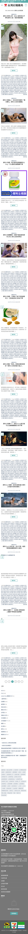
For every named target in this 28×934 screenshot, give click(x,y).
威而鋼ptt (3, 774)
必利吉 (24, 786)
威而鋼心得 (17, 781)
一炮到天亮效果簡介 (6, 745)
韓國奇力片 (4, 734)
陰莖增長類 (4, 889)
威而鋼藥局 (15, 783)
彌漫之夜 (3, 709)
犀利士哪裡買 (23, 81)
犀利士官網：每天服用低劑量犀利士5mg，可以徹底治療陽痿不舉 (14, 163)
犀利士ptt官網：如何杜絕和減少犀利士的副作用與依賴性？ (14, 485)
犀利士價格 (19, 79)
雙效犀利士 (11, 94)
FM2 (2, 693)
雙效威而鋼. (4, 795)
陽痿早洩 (6, 94)
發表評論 (25, 94)
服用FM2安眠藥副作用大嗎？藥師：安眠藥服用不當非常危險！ (13, 756)
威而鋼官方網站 (5, 781)
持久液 (3, 886)
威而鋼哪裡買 (4, 779)
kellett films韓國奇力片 (7, 696)
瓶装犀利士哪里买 (19, 88)
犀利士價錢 (24, 79)
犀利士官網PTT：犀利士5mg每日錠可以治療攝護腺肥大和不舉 (14, 424)
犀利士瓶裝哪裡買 (20, 85)
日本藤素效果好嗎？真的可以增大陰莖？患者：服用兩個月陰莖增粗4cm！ (13, 751)
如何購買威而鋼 (22, 769)
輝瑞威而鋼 (9, 793)
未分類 (3, 726)
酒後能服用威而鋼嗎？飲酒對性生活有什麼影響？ (13, 748)
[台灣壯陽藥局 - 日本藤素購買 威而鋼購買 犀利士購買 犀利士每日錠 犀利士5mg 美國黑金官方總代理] (14, 5)
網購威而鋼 (20, 788)
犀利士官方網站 (10, 82)
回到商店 (14, 913)
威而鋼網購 (9, 783)
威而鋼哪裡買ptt (11, 779)
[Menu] (2, 5)
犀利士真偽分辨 (20, 87)
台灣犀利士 (12, 77)
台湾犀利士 (17, 75)
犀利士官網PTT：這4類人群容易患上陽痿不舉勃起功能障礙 (14, 611)
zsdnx (17, 21)
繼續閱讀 (14, 70)
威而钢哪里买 (14, 786)
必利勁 (3, 712)
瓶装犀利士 (12, 88)
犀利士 (15, 14)
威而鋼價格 (23, 774)
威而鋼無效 (4, 783)
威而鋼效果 (23, 781)
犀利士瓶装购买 (7, 85)
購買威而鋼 (23, 790)
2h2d (2, 690)
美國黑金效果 (17, 790)
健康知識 (3, 769)
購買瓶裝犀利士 (5, 93)
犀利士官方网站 (17, 82)
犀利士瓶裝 (13, 85)
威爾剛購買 (14, 772)
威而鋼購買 (4, 786)
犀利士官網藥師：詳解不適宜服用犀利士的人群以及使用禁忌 (14, 235)
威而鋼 (3, 704)
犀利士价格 (8, 79)
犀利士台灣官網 (17, 81)
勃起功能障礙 (9, 769)
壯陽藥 (12, 14)
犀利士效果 (12, 84)
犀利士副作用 (4, 81)
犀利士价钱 (13, 79)
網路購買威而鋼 (5, 790)
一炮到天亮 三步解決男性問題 (8, 742)
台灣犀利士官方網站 (19, 77)
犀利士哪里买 (4, 82)
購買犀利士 (17, 91)
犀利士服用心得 (18, 84)
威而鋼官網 (11, 781)
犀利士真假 (7, 87)
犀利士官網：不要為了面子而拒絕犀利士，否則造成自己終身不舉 (14, 297)
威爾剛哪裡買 (8, 772)
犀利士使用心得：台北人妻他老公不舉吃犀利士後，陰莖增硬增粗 (14, 17)
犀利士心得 (7, 84)
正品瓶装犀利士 (18, 78)
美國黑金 (3, 731)
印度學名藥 (4, 878)
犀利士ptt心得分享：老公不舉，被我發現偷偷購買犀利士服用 (14, 547)
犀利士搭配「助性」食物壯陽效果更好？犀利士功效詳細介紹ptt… (14, 365)
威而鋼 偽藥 (17, 774)
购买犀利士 (11, 93)
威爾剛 (3, 772)
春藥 (2, 723)
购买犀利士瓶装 (17, 93)
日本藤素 (3, 718)
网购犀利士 (12, 91)
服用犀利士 (7, 78)
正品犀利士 (12, 78)
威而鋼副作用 (4, 776)
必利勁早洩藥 (4, 883)
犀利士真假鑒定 (13, 87)
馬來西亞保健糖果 (5, 891)
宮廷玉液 (3, 707)
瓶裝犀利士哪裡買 (13, 90)
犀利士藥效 (7, 88)
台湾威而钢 (15, 769)
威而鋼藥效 (21, 783)
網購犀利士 (7, 91)
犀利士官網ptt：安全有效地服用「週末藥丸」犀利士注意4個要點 (14, 101)
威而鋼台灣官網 (17, 776)
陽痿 (3, 94)
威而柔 (19, 772)
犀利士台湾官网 (10, 81)
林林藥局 (25, 930)
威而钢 (8, 786)
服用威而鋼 (9, 788)
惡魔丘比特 (4, 715)
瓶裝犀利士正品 (20, 90)
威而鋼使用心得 (10, 774)
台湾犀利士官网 (6, 77)
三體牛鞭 (3, 698)
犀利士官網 (23, 82)
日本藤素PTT (4, 720)
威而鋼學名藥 (19, 779)
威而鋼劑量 (10, 776)
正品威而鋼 (14, 788)
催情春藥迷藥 (4, 875)
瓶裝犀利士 (6, 90)
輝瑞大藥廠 (4, 793)
